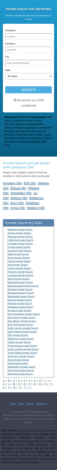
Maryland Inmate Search (20, 282)
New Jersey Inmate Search (21, 317)
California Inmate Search (20, 240)
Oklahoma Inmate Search (20, 338)
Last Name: (10, 44)
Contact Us (41, 403)
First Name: (10, 31)
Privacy (30, 403)
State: (8, 70)
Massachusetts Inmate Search (23, 286)
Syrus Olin (17, 208)
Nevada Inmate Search (19, 310)
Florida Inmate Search (18, 247)
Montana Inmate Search (19, 303)
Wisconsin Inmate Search (20, 370)
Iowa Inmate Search (17, 265)
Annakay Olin (12, 183)
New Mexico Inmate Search (21, 321)
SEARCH (28, 90)
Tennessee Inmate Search (20, 356)
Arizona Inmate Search (19, 233)
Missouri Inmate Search (19, 300)
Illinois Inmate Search (18, 257)
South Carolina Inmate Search (23, 349)
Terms (21, 403)
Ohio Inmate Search (17, 335)
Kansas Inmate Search (19, 268)
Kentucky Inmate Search (20, 272)
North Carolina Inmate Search (22, 328)
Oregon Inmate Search (19, 342)
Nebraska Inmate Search (20, 307)
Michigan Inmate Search (20, 289)
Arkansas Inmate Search (20, 236)
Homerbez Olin (21, 193)
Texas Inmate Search (18, 360)
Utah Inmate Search (17, 363)
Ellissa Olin (18, 188)
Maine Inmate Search (18, 279)
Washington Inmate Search (21, 367)
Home (13, 403)
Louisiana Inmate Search (20, 275)
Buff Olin (30, 183)
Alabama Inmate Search (19, 229)
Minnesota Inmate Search (20, 293)
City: (7, 57)
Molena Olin (18, 198)
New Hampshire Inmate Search (23, 314)
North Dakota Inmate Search (22, 331)
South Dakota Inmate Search (22, 353)
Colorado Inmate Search (20, 243)
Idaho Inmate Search (18, 254)
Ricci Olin (17, 203)
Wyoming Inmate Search (20, 374)
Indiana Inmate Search (19, 261)
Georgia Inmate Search (19, 250)
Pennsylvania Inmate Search (22, 346)
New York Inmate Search (20, 324)
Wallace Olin (36, 208)
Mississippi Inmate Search (21, 296)
